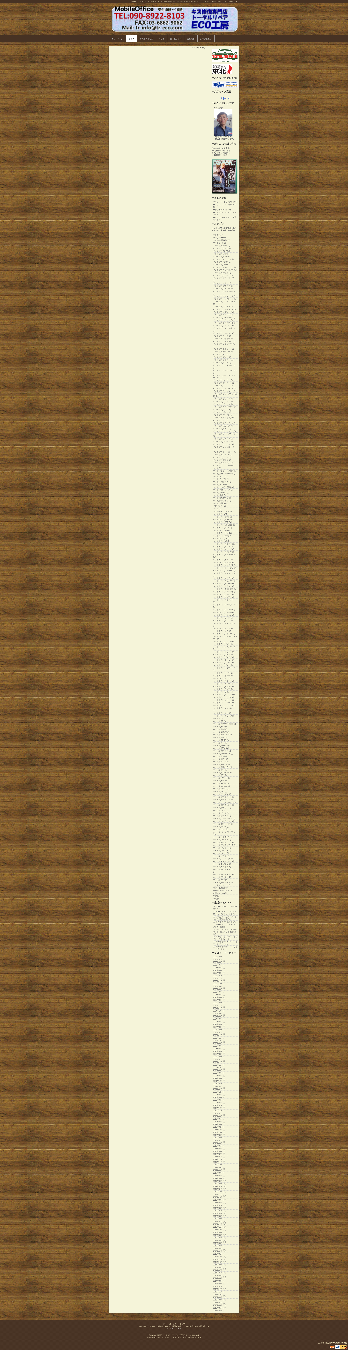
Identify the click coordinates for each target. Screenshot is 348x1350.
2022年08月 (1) (219, 1070)
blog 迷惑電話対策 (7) (221, 240)
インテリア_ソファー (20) (223, 360)
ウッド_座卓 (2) (219, 495)
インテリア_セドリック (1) (223, 349)
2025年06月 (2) (219, 995)
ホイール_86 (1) (219, 721)
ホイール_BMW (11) (221, 732)
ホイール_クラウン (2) (222, 808)
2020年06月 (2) (219, 1095)
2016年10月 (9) (219, 1197)
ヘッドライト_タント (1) (223, 621)
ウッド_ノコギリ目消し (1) (223, 487)
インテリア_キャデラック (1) (224, 317)
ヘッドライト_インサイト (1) (224, 565)
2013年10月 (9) (219, 1295)
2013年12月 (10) (219, 1289)
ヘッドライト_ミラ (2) (222, 678)
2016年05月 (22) (219, 1211)
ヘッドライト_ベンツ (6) (223, 673)
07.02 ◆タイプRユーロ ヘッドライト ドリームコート (225, 943)
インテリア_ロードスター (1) (224, 452)
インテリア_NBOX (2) (222, 262)
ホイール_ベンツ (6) (221, 853)
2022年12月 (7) (219, 1062)
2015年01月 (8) (219, 1254)
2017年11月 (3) (219, 1162)
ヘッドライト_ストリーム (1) (224, 610)
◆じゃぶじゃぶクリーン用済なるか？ (224, 218)
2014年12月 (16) (219, 1257)
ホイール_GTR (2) (220, 743)
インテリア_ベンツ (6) (222, 410)
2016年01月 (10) (219, 1222)
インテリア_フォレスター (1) (224, 391)
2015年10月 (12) (219, 1230)
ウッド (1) (217, 468)
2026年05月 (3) (219, 965)
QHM (345, 1343)
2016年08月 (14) (219, 1203)
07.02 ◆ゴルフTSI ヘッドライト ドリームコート (225, 948)
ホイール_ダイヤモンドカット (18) (225, 833)
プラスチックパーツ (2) (222, 511)
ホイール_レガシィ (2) (222, 864)
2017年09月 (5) (219, 1168)
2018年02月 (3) (219, 1154)
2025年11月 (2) (219, 981)
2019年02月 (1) (219, 1127)
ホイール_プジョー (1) (222, 848)
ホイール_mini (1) (220, 791)
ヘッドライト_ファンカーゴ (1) (224, 648)
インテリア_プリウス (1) (223, 404)
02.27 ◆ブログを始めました (224, 922)
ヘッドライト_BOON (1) (222, 519)
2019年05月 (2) (219, 1119)
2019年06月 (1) (219, 1116)
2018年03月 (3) (219, 1151)
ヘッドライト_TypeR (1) (222, 533)
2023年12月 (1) (219, 1035)
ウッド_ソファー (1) (221, 476)
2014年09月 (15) (219, 1265)
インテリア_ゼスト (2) (222, 357)
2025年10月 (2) (219, 984)
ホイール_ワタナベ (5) (222, 877)
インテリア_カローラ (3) (223, 315)
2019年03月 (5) (219, 1124)
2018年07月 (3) (219, 1140)
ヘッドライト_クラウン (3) (223, 586)
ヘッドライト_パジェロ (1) (223, 641)
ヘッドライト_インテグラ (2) (224, 568)
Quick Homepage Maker (337, 1342)
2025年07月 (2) (219, 992)
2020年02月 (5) (219, 1105)
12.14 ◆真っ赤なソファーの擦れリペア (225, 907)
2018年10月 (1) (219, 1132)
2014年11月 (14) (219, 1259)
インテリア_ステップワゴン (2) (224, 345)
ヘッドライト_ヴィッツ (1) (223, 716)
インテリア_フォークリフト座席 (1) (225, 395)
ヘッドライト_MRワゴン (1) (224, 525)
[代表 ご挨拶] (223, 122)
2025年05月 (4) (219, 997)
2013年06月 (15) (219, 1305)
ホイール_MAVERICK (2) (223, 754)
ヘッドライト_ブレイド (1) (223, 657)
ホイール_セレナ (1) (221, 827)
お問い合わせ (206, 39)
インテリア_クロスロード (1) (224, 323)
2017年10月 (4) (219, 1165)
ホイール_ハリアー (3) (222, 840)
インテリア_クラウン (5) (223, 320)
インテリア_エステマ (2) (223, 307)
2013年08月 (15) (219, 1300)
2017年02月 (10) (219, 1186)
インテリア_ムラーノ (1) (223, 426)
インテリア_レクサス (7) (223, 442)
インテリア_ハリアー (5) (223, 380)
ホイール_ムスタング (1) (223, 859)
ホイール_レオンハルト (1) (223, 861)
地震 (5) (216, 896)
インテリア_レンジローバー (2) (224, 448)
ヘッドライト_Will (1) (221, 538)
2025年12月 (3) (219, 978)
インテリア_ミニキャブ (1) (223, 418)
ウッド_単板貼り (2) (221, 492)
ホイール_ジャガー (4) (222, 816)
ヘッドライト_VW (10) (222, 536)
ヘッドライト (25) (220, 514)
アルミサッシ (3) (219, 243)
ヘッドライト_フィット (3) (223, 652)
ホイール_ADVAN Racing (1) (224, 724)
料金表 (161, 39)
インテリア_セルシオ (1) (223, 352)
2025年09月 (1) (219, 986)
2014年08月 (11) (219, 1268)
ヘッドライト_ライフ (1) (223, 689)
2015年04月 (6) (219, 1246)
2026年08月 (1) (219, 957)
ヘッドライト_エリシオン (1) (224, 581)
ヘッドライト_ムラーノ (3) (223, 681)
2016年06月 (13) (219, 1208)
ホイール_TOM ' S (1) (221, 778)
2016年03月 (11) (219, 1216)
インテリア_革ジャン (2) (223, 463)
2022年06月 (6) (219, 1076)
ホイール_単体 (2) (220, 880)
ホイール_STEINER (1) (222, 773)
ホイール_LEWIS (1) (221, 748)
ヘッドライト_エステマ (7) (223, 578)
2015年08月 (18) (219, 1235)
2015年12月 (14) (219, 1224)
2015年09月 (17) (219, 1232)
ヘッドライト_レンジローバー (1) (225, 709)
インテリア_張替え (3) (222, 460)
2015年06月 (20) (219, 1241)
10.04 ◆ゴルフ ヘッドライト (224, 911)
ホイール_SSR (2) (220, 770)
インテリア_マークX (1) (222, 415)
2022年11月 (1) (219, 1065)
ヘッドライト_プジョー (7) (223, 660)
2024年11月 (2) (219, 1008)
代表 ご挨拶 (218, 108)
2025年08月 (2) (219, 989)
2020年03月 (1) (219, 1103)
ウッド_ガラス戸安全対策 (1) (224, 474)
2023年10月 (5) (219, 1040)
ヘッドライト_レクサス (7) (223, 703)
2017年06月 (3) (219, 1176)
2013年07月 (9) (219, 1303)
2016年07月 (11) (219, 1205)
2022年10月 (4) (219, 1068)
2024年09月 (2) (219, 1013)
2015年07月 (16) (219, 1238)
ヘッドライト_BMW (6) (222, 517)
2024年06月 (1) (219, 1022)
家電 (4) (216, 899)
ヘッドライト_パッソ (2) (223, 644)
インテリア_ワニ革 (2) (222, 457)
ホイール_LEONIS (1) (221, 746)
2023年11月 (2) (219, 1038)
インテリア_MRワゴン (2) (223, 259)
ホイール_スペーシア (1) (223, 824)
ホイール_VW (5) (220, 781)
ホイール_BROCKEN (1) (222, 735)
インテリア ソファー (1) (223, 465)
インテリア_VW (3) (220, 265)
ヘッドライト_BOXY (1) (222, 522)
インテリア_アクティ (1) (223, 286)
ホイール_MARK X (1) (222, 751)
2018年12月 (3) (219, 1130)
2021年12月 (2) (219, 1081)
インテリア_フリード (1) (223, 399)
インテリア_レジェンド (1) (223, 444)
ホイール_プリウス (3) (222, 850)
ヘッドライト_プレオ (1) (223, 665)
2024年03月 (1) (219, 1027)
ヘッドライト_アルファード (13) (224, 556)
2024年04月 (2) (219, 1024)
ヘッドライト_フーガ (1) (223, 654)
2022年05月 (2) (219, 1078)
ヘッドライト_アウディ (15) (224, 544)
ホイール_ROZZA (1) (221, 764)
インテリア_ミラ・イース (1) (224, 423)
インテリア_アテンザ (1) (223, 289)
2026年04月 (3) (219, 968)
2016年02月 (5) (219, 1219)
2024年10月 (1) (219, 1011)
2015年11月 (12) (219, 1227)
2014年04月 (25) (219, 1278)
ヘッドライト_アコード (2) (223, 549)
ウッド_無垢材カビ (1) (222, 498)
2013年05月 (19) (219, 1308)
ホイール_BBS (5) (220, 729)
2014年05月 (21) (219, 1276)
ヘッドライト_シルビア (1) (223, 594)
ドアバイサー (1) (219, 506)
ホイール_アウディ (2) (222, 794)
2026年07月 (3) (219, 959)
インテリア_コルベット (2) (223, 333)
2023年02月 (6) (219, 1057)
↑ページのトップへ (170, 1324)
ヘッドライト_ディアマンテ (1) (224, 624)
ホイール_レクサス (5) (222, 867)
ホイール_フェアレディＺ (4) (224, 845)
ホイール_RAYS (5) (221, 762)
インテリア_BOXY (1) (222, 248)
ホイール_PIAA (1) (220, 759)
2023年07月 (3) (219, 1046)
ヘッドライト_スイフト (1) (223, 597)
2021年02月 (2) (219, 1089)
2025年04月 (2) (219, 1000)
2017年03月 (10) (219, 1184)
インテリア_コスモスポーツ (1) (224, 329)
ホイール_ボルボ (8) (221, 856)
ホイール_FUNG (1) (221, 740)
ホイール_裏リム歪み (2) (223, 882)
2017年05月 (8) (219, 1178)
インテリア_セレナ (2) (222, 354)
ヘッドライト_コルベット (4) (224, 592)
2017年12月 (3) (219, 1159)
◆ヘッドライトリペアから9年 (225, 202)
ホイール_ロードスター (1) (223, 874)
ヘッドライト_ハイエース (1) (224, 634)
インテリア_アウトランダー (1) (224, 279)
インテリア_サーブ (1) (222, 336)
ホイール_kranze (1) (221, 789)
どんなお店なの (146, 39)
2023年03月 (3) (219, 1054)
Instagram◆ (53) (219, 238)
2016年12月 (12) (219, 1192)
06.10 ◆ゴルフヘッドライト (224, 914)
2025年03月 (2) (219, 1003)
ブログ (131, 39)
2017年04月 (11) (219, 1181)
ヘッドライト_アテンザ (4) (223, 552)
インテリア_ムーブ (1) (222, 429)
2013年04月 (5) (219, 1311)
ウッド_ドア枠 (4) (220, 484)
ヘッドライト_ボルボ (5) (223, 676)
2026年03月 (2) (219, 970)
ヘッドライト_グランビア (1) (224, 589)
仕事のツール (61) (220, 893)
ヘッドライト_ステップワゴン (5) (225, 606)
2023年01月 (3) (219, 1059)
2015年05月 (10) (219, 1243)
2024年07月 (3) (219, 1019)
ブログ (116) (218, 235)
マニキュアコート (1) (221, 885)
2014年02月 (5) (219, 1284)
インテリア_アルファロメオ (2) (224, 292)
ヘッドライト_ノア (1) (222, 631)
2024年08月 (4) (219, 1016)
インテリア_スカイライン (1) (224, 341)
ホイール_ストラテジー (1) (223, 821)
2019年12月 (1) (219, 1108)
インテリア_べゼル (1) (222, 273)
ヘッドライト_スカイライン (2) (224, 601)
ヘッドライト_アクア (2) (223, 547)
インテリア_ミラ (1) (221, 420)
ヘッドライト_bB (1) (221, 541)
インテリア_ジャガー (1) (223, 339)
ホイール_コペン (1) (221, 810)
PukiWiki (327, 1343)
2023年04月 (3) (219, 1051)
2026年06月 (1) (219, 962)
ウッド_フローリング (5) (223, 490)
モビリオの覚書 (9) (220, 888)
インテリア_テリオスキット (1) (224, 366)
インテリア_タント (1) (222, 363)
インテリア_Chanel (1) (222, 254)
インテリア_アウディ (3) (223, 275)
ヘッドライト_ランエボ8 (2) (224, 695)
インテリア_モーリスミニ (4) (224, 431)
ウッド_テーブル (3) (221, 479)
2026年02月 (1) (219, 973)
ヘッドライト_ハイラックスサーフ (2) (225, 637)
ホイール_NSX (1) (220, 756)
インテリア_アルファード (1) (224, 296)
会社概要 (191, 39)
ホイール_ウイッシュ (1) (223, 800)
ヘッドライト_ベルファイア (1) (224, 669)
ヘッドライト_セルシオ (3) (223, 615)
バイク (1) (217, 509)
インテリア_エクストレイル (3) (224, 303)
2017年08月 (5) (219, 1170)
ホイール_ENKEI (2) (221, 737)
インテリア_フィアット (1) (223, 383)
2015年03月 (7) (219, 1249)
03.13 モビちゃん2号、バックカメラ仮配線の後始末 (225, 918)
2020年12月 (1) (219, 1092)
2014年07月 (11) (219, 1270)
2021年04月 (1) (219, 1086)
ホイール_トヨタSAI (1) (222, 837)
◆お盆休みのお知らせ (222, 210)
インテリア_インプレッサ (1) (224, 299)
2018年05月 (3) (219, 1146)
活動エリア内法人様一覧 (187, 1326)
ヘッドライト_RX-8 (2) (222, 530)
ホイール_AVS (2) (220, 727)
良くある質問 (175, 39)
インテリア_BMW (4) (221, 246)
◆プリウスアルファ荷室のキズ (224, 206)
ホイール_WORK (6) (221, 783)
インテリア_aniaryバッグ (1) (224, 267)
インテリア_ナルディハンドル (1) (225, 371)
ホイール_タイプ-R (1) (222, 829)
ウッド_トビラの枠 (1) (222, 482)
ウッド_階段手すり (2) (222, 501)
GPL (342, 1343)
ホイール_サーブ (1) (221, 813)
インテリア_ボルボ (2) (222, 412)
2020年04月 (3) (219, 1100)
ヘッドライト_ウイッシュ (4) (224, 570)
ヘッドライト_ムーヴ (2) (223, 684)
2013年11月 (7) (219, 1292)
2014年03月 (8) (219, 1281)
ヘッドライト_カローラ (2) (223, 584)
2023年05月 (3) (219, 1049)
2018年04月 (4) (219, 1149)
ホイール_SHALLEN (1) (222, 767)
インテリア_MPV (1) (221, 257)
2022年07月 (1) (219, 1073)
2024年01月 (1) (219, 1032)
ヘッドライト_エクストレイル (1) (225, 574)
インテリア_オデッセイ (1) (223, 312)
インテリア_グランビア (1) (223, 326)
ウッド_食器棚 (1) (220, 503)
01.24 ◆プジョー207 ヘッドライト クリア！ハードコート (225, 938)
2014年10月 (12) (219, 1262)
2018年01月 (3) (219, 1157)
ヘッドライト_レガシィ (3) (223, 700)
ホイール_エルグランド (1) (223, 805)
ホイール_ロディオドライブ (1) (224, 870)
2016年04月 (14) (219, 1213)
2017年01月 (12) (219, 1189)
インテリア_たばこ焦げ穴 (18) (225, 270)
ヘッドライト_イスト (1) (223, 560)
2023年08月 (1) (219, 1043)
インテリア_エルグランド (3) (224, 309)
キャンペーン (117, 39)
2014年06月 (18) (219, 1273)
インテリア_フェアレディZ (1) (225, 388)
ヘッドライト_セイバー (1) (223, 612)
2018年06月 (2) (219, 1143)
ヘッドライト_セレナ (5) (223, 618)
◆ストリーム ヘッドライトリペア (224, 213)
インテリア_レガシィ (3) (223, 439)
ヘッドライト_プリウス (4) (223, 662)
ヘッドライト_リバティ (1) (223, 697)
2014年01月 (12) (219, 1286)
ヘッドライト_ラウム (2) (223, 692)
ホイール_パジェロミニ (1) (223, 842)
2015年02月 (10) (219, 1251)
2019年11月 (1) (219, 1111)
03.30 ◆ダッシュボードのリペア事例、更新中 (225, 925)
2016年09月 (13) (219, 1200)
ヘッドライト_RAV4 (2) (222, 528)
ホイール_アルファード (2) (223, 797)
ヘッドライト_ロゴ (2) (222, 713)
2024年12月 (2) (219, 1005)
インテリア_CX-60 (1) (221, 251)
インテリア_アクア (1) (222, 283)
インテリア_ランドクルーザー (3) (225, 435)
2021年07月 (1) (219, 1084)
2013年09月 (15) (219, 1297)
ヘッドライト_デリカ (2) (223, 628)
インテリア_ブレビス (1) (223, 402)
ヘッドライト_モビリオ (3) (223, 687)
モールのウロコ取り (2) (222, 891)
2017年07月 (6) (219, 1173)
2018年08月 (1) (219, 1138)
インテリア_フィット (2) (223, 386)
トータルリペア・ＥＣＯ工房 (173, 1335)
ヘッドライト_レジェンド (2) (224, 705)
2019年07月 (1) (219, 1113)
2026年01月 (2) (219, 976)
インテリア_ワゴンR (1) (222, 455)
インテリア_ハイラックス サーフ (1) (224, 376)
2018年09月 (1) (219, 1135)
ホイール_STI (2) (220, 775)
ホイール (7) (218, 718)
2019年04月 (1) (219, 1122)
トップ (182, 1324)
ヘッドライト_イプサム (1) (223, 562)
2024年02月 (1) (219, 1030)
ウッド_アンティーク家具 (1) (224, 471)
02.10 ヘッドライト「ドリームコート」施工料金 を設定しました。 (225, 931)
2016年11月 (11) (219, 1195)
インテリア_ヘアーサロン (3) (224, 407)
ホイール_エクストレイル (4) (224, 802)
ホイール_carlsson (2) (221, 786)
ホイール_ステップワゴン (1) (224, 818)
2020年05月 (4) (219, 1097)
